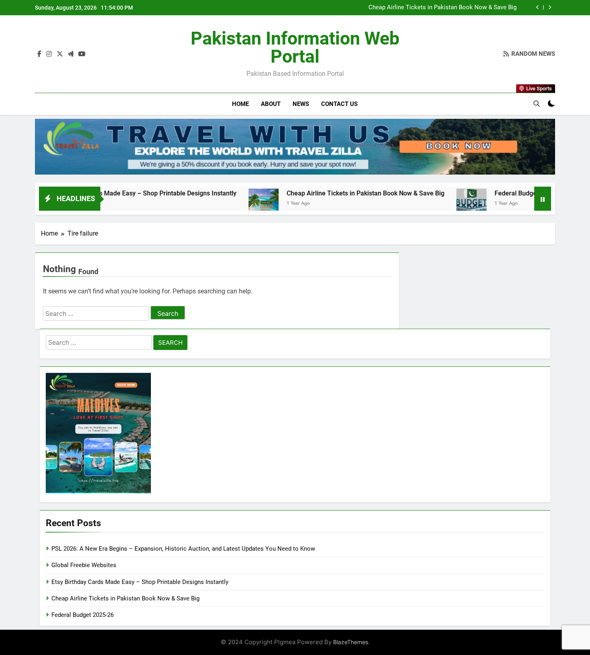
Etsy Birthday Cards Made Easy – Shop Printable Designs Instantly (110, 193)
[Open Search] (536, 103)
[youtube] (82, 54)
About (271, 104)
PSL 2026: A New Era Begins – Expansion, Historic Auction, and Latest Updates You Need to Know (183, 548)
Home (240, 104)
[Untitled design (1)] (295, 147)
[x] (59, 54)
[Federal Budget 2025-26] (440, 204)
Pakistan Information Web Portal (295, 47)
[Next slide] (549, 7)
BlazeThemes (350, 642)
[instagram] (49, 54)
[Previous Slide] (537, 7)
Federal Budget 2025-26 (498, 193)
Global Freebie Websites (83, 565)
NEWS (301, 104)
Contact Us (339, 104)
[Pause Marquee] (542, 199)
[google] (70, 54)
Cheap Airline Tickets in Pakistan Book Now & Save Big (442, 7)
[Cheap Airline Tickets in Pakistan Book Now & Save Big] (232, 204)
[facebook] (39, 54)
